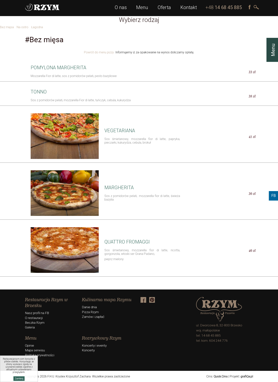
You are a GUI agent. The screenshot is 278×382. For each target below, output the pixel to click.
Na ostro (22, 27)
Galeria (30, 327)
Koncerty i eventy (94, 345)
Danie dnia (89, 307)
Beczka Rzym (34, 322)
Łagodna (37, 27)
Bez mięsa (7, 27)
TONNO (39, 92)
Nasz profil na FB (37, 313)
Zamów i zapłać (93, 317)
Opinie (29, 345)
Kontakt (188, 7)
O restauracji (34, 318)
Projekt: (241, 376)
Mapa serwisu (35, 350)
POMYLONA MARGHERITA (58, 67)
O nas (121, 7)
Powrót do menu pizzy (99, 52)
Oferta (164, 7)
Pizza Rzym (90, 312)
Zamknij (19, 378)
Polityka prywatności (39, 355)
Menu (142, 7)
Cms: (217, 376)
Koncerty (88, 350)
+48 (223, 7)
